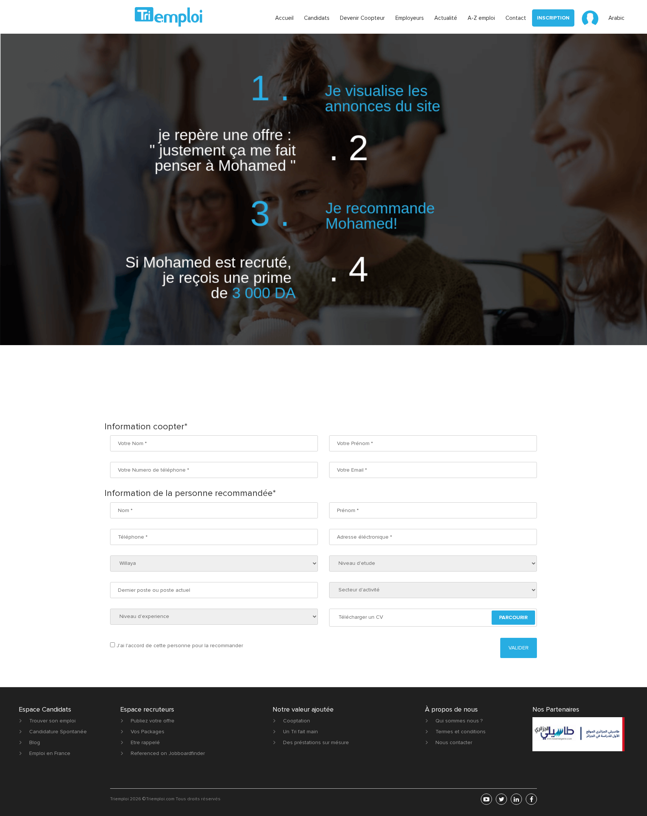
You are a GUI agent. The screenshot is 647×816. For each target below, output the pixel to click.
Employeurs (409, 18)
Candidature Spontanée (58, 731)
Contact (515, 18)
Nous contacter (453, 742)
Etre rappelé (145, 742)
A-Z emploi (481, 18)
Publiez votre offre (152, 721)
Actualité (445, 18)
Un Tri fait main (300, 731)
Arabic (616, 18)
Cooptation (296, 721)
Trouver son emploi (52, 721)
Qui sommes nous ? (459, 721)
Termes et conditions (460, 731)
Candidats (316, 18)
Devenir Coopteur (362, 18)
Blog (34, 742)
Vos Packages (147, 731)
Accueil (284, 18)
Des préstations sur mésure (316, 742)
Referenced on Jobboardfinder (168, 753)
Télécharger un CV (360, 617)
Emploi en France (49, 753)
